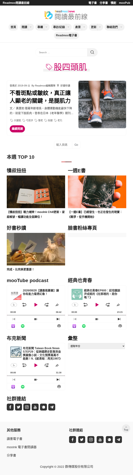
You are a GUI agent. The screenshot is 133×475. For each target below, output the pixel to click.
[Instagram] (26, 407)
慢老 (40, 120)
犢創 (113, 2)
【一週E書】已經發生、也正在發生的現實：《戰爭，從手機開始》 (95, 214)
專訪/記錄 (59, 27)
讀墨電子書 (14, 439)
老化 (59, 120)
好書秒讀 (65, 85)
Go (76, 144)
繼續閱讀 (17, 128)
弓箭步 (29, 120)
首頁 (13, 27)
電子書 (92, 2)
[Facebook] (10, 407)
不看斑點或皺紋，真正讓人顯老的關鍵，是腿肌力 (40, 97)
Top (126, 429)
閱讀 (24, 27)
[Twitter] (18, 407)
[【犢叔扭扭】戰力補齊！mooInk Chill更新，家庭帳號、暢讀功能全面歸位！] (36, 191)
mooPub (124, 2)
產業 (78, 27)
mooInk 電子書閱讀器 (22, 447)
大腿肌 (17, 120)
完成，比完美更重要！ (20, 269)
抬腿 (50, 120)
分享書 (104, 2)
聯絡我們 (112, 27)
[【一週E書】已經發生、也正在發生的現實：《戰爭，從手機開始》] (97, 191)
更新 (93, 27)
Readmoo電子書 (66, 35)
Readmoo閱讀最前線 (16, 2)
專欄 (40, 27)
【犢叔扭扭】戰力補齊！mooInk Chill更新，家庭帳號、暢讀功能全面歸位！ (36, 214)
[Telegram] (51, 407)
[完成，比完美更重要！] (36, 249)
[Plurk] (43, 407)
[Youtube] (35, 407)
